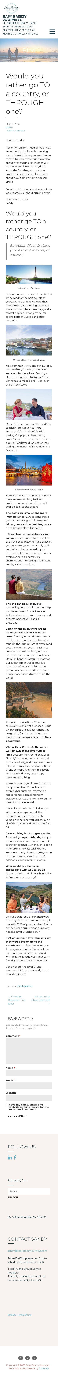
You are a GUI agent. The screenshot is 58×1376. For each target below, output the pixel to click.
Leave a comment (16, 130)
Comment (13, 1036)
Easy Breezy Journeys (14, 18)
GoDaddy (44, 1368)
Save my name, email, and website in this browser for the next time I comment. (29, 1107)
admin (9, 127)
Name (10, 1068)
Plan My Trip (34, 1358)
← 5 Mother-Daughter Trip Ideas (16, 1000)
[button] (54, 33)
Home (20, 1358)
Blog (27, 1358)
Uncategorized (24, 986)
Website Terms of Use (19, 1315)
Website (11, 1093)
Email (10, 1080)
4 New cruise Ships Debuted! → (41, 1000)
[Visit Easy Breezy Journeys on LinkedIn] (10, 1157)
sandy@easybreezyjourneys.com (27, 1250)
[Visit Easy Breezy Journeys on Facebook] (15, 1157)
